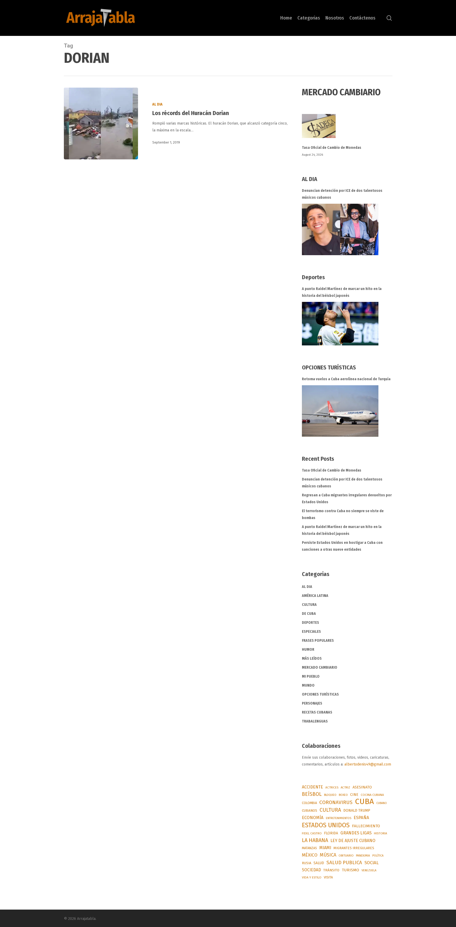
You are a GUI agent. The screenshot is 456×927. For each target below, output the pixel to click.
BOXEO (343, 795)
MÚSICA (328, 855)
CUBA (364, 801)
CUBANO (381, 803)
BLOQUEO (330, 795)
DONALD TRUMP (356, 810)
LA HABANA (315, 840)
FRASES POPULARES (318, 640)
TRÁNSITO (331, 870)
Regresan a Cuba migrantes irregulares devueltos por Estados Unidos (347, 498)
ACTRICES (331, 787)
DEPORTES (310, 622)
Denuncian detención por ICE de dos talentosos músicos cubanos (342, 194)
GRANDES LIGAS (356, 832)
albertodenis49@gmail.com (367, 764)
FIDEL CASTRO (312, 833)
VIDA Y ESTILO (311, 877)
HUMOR (308, 649)
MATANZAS (309, 848)
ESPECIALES (311, 631)
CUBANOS (309, 811)
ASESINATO (362, 787)
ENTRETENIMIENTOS (338, 818)
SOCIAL (371, 862)
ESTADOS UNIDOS (326, 825)
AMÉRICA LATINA (315, 595)
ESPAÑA (361, 817)
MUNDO (308, 685)
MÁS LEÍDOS (312, 658)
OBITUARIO (346, 855)
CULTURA (309, 604)
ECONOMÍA (313, 817)
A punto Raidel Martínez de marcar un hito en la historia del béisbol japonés (342, 292)
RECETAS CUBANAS (317, 712)
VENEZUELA (369, 870)
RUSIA (306, 863)
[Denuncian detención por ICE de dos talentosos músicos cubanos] (340, 229)
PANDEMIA (363, 855)
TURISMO (350, 870)
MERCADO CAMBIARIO (319, 667)
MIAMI (325, 847)
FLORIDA (331, 833)
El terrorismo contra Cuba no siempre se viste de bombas (343, 514)
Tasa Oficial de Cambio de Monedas (331, 147)
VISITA (328, 877)
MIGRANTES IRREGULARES (354, 848)
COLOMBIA (309, 803)
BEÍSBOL (312, 794)
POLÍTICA (377, 855)
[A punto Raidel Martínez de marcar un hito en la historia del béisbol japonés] (340, 323)
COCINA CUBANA (372, 795)
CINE (354, 794)
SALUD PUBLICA (344, 862)
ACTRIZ (345, 787)
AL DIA (157, 104)
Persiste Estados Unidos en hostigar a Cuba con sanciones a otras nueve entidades (342, 546)
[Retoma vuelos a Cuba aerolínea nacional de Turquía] (340, 411)
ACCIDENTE (312, 787)
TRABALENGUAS (315, 721)
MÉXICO (309, 855)
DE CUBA (309, 613)
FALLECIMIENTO (366, 826)
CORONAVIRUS (336, 802)
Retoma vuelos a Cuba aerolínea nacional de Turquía (346, 379)
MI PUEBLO (311, 676)
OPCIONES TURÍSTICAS (320, 694)
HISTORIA (380, 833)
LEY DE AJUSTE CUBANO (352, 840)
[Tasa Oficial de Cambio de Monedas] (347, 129)
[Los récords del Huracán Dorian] (101, 123)
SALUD (319, 863)
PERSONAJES (312, 703)
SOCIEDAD (311, 869)
